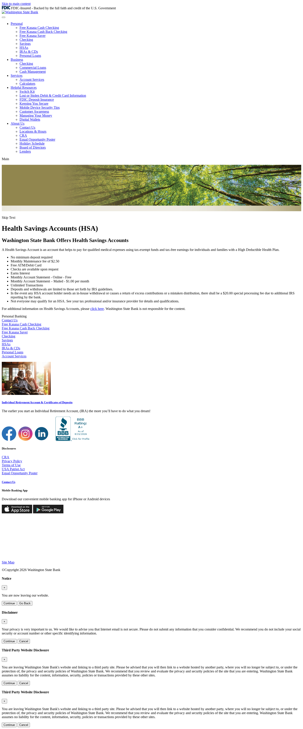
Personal (17, 24)
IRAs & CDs (29, 51)
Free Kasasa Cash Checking (39, 28)
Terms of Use (11, 465)
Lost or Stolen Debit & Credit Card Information (53, 95)
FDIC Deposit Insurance (37, 99)
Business (17, 59)
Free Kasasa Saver (32, 35)
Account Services (32, 79)
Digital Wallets (30, 119)
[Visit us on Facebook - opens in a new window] (9, 440)
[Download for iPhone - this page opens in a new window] (17, 512)
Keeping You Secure (34, 103)
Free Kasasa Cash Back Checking (43, 31)
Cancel (23, 641)
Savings (25, 43)
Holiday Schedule (32, 143)
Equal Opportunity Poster (37, 139)
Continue (9, 603)
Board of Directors (33, 147)
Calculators (27, 83)
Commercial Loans (33, 67)
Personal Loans (30, 55)
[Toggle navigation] (3, 17)
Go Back (25, 603)
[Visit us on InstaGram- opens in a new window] (25, 440)
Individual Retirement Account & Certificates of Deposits (37, 402)
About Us (17, 123)
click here (97, 309)
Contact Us (27, 127)
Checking (26, 39)
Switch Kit (27, 91)
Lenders (25, 151)
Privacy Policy (12, 461)
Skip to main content (16, 4)
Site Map (8, 562)
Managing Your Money (36, 115)
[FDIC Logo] (14, 555)
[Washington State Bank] (20, 12)
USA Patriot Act (13, 469)
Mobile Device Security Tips (40, 107)
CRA (23, 135)
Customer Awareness (34, 111)
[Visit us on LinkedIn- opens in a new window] (42, 440)
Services (16, 75)
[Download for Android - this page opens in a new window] (48, 512)
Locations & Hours (33, 131)
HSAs (24, 47)
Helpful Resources (24, 87)
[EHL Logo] (36, 555)
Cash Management (33, 71)
